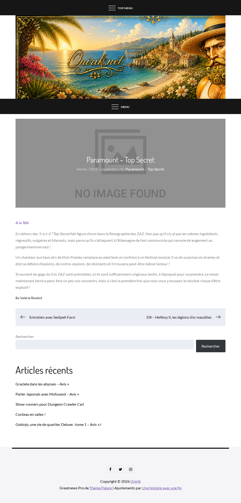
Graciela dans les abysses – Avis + (42, 384)
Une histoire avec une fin (162, 488)
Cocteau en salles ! (30, 414)
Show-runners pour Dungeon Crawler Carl (50, 404)
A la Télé (22, 222)
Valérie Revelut (31, 298)
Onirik (135, 481)
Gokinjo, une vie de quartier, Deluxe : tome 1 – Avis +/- (59, 424)
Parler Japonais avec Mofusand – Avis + (47, 394)
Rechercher (25, 336)
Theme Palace (100, 488)
